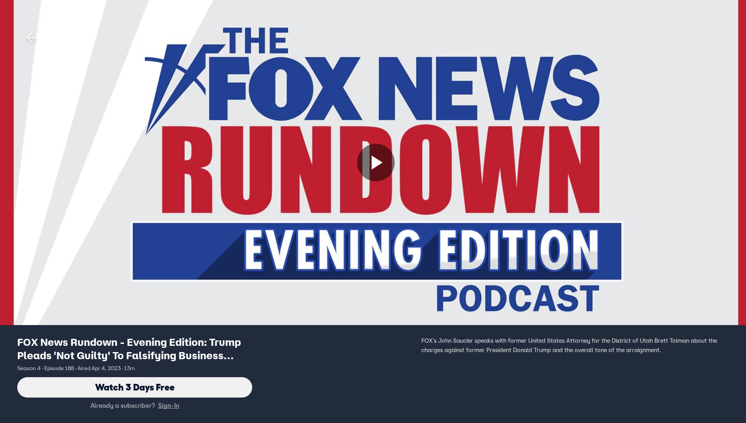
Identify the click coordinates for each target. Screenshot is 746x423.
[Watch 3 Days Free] (376, 162)
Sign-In (168, 405)
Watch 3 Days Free (135, 387)
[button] (32, 37)
